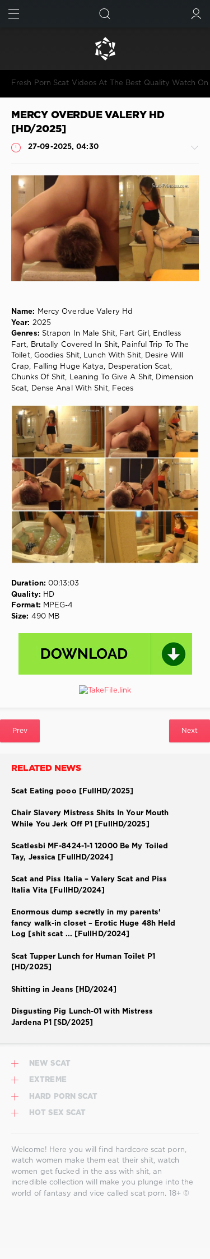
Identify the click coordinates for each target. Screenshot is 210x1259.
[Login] (196, 13)
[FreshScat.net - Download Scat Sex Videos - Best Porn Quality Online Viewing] (105, 48)
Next (189, 731)
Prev (19, 731)
